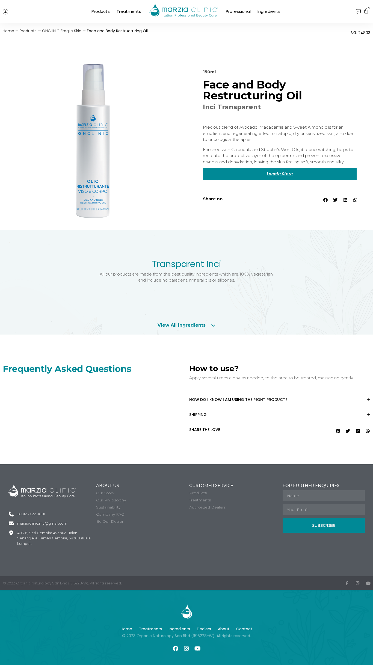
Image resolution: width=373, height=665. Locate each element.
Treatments (129, 11)
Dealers (204, 629)
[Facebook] (175, 648)
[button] (325, 200)
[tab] (186, 325)
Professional (238, 11)
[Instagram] (186, 648)
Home (8, 31)
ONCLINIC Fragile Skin (61, 31)
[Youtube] (197, 648)
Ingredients (268, 11)
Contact (244, 629)
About (223, 629)
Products (100, 11)
